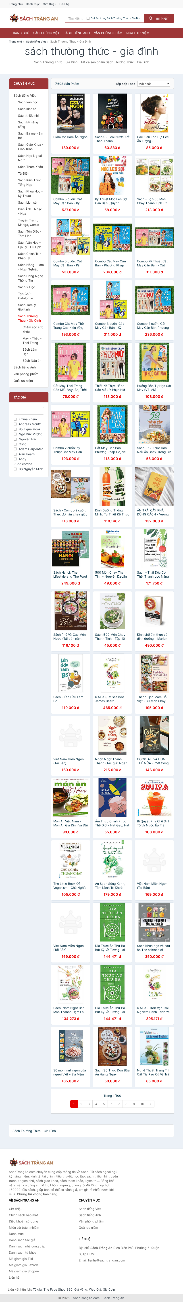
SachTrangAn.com (86, 1298)
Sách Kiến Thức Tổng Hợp (29, 182)
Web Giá (95, 1289)
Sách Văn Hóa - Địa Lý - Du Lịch (29, 245)
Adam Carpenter (31, 449)
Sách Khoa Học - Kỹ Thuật (30, 193)
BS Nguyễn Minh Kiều (28, 471)
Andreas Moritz (30, 424)
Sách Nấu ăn (32, 360)
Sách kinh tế (27, 109)
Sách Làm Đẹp (30, 351)
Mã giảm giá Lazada (24, 1265)
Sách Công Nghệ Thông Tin (30, 278)
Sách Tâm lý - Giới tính (28, 307)
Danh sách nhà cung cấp (27, 1246)
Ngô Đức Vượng (30, 434)
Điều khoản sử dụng (23, 1221)
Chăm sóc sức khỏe (33, 329)
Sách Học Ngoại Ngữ (30, 158)
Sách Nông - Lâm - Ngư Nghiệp (31, 267)
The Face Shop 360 (58, 1289)
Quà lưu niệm (137, 33)
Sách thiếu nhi (28, 115)
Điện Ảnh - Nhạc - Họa (30, 211)
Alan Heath (27, 454)
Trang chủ (16, 4)
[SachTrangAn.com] (33, 18)
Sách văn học (28, 102)
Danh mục (33, 4)
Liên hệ (64, 4)
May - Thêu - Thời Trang (32, 340)
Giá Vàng (80, 1289)
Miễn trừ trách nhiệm (24, 1227)
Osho (22, 444)
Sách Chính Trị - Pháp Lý (29, 256)
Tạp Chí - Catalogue (25, 296)
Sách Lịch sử (27, 202)
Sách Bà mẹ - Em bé (30, 135)
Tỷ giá (37, 1289)
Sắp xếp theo (125, 84)
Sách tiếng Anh (77, 33)
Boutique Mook (30, 429)
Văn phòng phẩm (108, 33)
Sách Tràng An (113, 1298)
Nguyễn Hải (27, 439)
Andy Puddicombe (23, 461)
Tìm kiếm (161, 18)
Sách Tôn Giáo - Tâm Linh (29, 233)
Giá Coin (109, 1289)
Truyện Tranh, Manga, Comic (28, 222)
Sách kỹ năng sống (28, 124)
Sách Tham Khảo (30, 167)
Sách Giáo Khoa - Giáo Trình (30, 147)
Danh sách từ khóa (22, 1252)
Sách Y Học (26, 287)
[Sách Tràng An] (31, 1162)
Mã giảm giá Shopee (24, 1271)
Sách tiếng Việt (46, 33)
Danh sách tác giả (22, 1240)
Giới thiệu (49, 4)
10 (142, 1104)
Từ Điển (23, 173)
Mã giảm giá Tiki (21, 1259)
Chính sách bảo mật (23, 1215)
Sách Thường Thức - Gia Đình (29, 318)
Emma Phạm (28, 419)
